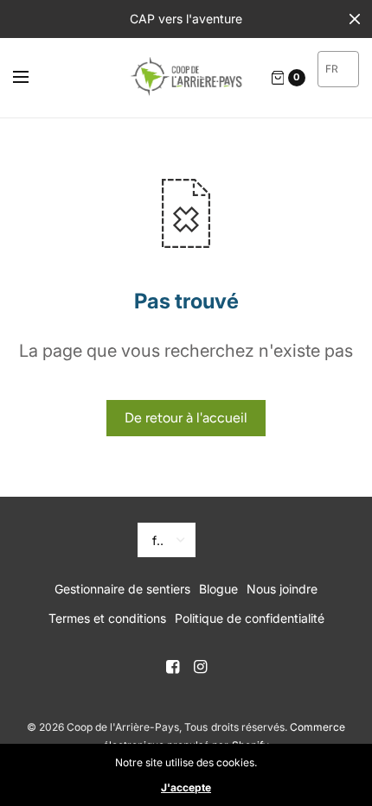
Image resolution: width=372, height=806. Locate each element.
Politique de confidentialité (249, 618)
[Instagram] (200, 667)
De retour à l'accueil (186, 417)
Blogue (218, 588)
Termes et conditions (107, 618)
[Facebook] (172, 667)
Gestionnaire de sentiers (122, 588)
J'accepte (186, 788)
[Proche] (354, 19)
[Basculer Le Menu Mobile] (32, 78)
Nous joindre (282, 588)
